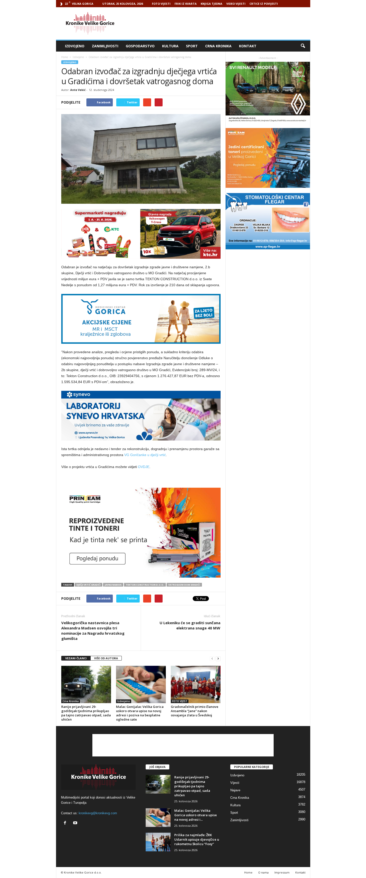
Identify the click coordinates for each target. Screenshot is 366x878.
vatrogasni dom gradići (184, 584)
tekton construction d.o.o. (145, 584)
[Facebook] (66, 823)
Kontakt (247, 46)
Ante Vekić (78, 90)
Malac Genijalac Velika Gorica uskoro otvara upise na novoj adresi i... (195, 815)
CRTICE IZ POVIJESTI (263, 3)
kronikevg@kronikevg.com (98, 813)
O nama (263, 872)
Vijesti (234, 783)
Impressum (282, 872)
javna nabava (113, 584)
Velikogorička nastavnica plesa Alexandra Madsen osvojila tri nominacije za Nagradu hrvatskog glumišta (92, 630)
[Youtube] (75, 823)
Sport (192, 46)
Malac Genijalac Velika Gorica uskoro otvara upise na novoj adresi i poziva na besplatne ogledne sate (140, 713)
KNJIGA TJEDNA (211, 3)
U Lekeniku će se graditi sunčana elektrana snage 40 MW (190, 625)
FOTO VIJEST (179, 701)
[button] (302, 46)
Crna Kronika (218, 46)
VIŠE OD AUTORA (106, 658)
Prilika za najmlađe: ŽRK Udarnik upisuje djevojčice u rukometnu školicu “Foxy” (196, 839)
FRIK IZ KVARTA (186, 3)
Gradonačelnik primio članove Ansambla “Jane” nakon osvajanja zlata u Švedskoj (194, 710)
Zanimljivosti (105, 46)
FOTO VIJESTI (161, 3)
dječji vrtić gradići (88, 584)
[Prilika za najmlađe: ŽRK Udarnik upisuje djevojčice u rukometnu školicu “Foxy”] (158, 842)
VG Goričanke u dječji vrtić (145, 455)
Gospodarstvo (140, 46)
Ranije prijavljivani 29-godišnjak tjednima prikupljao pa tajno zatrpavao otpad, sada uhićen (86, 713)
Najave (235, 790)
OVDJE (143, 467)
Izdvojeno (74, 46)
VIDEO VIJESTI (235, 3)
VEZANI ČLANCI (76, 658)
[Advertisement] (219, 23)
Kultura (170, 46)
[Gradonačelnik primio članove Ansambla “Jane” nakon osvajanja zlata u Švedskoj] (196, 684)
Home (64, 57)
